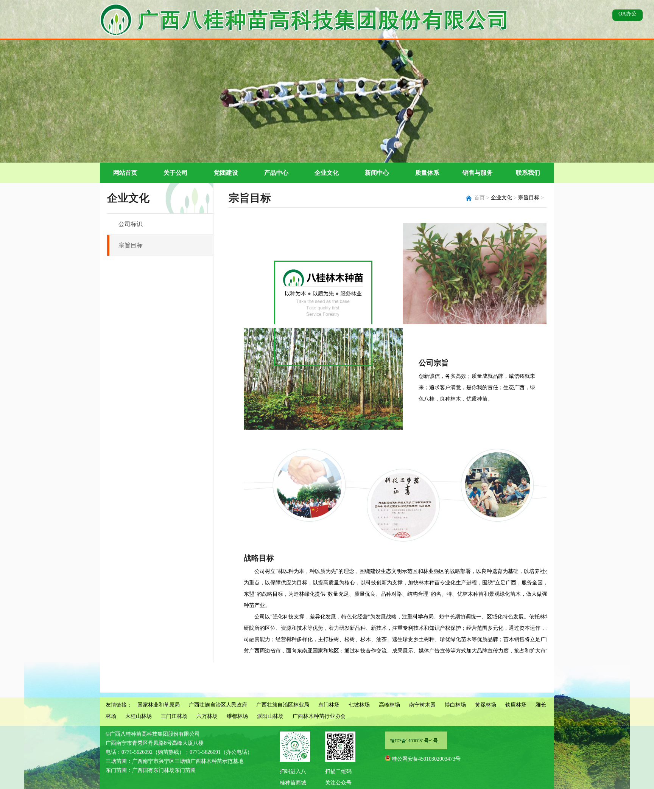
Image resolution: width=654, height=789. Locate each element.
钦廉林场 (515, 705)
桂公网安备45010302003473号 (426, 759)
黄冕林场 (485, 705)
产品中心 (276, 172)
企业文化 (327, 172)
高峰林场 (389, 705)
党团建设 (226, 172)
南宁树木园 (422, 705)
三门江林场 (174, 716)
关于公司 (176, 172)
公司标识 (130, 224)
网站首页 (125, 172)
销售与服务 (477, 172)
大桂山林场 (138, 716)
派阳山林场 (270, 716)
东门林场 (328, 705)
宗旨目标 (130, 245)
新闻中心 (377, 172)
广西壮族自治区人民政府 (218, 705)
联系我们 (528, 172)
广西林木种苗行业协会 (319, 716)
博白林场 (455, 705)
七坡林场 (359, 705)
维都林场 (237, 716)
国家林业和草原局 (158, 705)
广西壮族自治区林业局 (282, 705)
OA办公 (627, 14)
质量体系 (427, 172)
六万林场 (207, 716)
